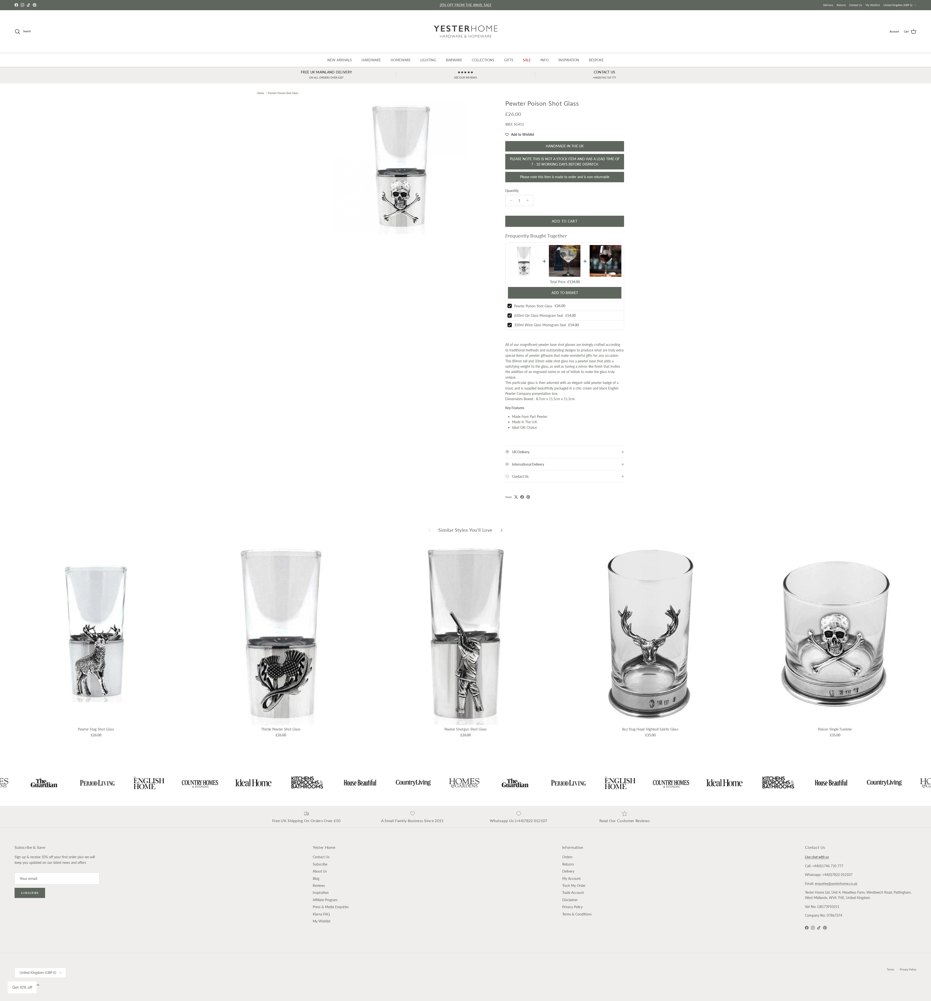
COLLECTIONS (483, 60)
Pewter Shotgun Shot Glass (465, 729)
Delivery (828, 5)
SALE (527, 60)
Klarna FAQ (321, 914)
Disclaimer (570, 900)
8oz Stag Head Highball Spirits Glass (650, 729)
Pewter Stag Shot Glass (96, 729)
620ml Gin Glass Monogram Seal (538, 315)
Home (260, 92)
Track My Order (574, 885)
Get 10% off (22, 987)
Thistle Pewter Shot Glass (281, 729)
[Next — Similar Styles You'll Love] (501, 530)
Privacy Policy (572, 907)
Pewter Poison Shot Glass (283, 92)
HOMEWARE (401, 60)
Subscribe (30, 893)
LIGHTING (428, 60)
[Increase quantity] (529, 200)
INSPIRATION (568, 60)
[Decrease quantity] (510, 200)
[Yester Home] (465, 31)
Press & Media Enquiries (331, 907)
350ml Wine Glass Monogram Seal (540, 325)
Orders (567, 857)
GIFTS (508, 60)
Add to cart (564, 221)
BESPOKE (596, 60)
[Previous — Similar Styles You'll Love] (429, 530)
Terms (890, 969)
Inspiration (321, 892)
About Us (320, 871)
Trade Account (573, 892)
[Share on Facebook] (522, 497)
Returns (841, 5)
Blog (316, 878)
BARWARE (454, 60)
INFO (544, 60)
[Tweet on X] (516, 497)
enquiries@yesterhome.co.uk (836, 884)
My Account (571, 878)
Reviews (319, 885)
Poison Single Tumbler (835, 729)
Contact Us (855, 5)
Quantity (512, 191)
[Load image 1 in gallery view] (401, 167)
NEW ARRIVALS (339, 60)
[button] (519, 134)
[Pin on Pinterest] (528, 497)
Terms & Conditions (577, 914)
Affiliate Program (325, 900)
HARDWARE (371, 60)
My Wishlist (873, 5)
